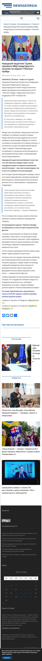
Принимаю (7, 658)
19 (16, 593)
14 (26, 589)
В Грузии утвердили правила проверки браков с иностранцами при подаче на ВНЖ (17, 550)
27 (21, 596)
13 (21, 589)
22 (31, 593)
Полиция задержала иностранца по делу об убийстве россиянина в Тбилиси (19, 545)
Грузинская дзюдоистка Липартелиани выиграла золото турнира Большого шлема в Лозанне (19, 534)
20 (21, 593)
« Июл (4, 603)
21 (26, 593)
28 (26, 596)
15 (31, 589)
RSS (3, 560)
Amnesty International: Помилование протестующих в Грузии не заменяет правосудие (19, 539)
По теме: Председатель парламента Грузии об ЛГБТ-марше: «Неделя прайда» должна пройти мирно (19, 294)
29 (31, 596)
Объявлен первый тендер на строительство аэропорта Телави (19, 555)
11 (11, 589)
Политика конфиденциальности (31, 647)
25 (11, 596)
